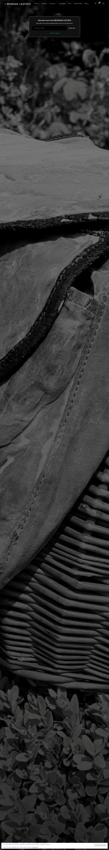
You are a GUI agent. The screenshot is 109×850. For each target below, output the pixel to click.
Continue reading (54, 33)
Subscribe (72, 28)
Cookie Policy (35, 847)
